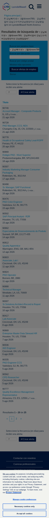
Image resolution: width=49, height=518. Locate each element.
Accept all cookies (24, 514)
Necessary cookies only (24, 506)
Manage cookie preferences (24, 499)
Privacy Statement (13, 492)
